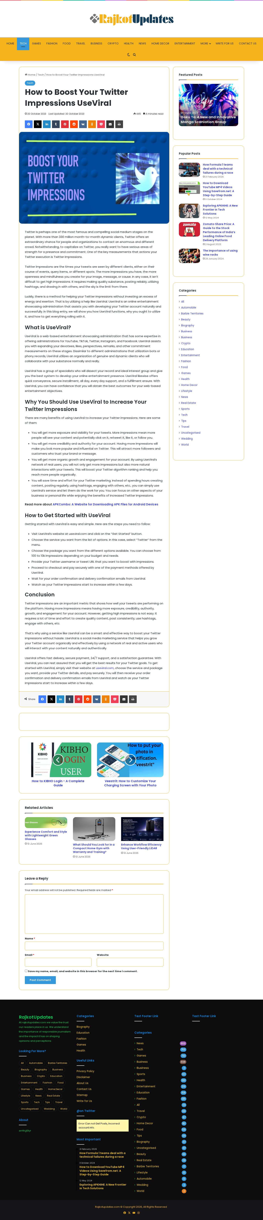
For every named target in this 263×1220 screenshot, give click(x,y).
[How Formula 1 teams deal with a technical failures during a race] (189, 170)
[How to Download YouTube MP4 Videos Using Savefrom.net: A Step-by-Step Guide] (189, 188)
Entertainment (185, 43)
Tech (23, 43)
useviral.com (105, 668)
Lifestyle (186, 391)
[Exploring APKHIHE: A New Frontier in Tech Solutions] (189, 211)
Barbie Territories (192, 313)
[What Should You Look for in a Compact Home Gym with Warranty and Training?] (94, 829)
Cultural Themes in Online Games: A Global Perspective (206, 119)
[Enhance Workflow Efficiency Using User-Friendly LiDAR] (142, 829)
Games (36, 43)
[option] (208, 105)
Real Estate (188, 403)
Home (10, 43)
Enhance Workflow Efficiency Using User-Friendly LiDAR (141, 846)
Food (67, 43)
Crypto (113, 43)
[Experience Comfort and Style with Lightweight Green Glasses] (46, 822)
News (142, 43)
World (185, 445)
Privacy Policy (85, 1071)
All (182, 301)
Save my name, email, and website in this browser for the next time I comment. (83, 971)
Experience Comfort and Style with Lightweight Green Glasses (46, 835)
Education (187, 349)
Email (29, 955)
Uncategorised (190, 433)
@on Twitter (86, 1111)
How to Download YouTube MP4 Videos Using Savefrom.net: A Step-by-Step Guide (218, 189)
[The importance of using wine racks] (189, 256)
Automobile (188, 307)
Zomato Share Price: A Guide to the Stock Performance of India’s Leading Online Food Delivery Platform (219, 232)
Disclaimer (83, 1077)
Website (103, 955)
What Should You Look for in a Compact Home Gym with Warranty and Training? (94, 848)
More (204, 43)
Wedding (187, 439)
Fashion (51, 43)
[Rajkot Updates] (131, 18)
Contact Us (247, 43)
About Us (82, 1083)
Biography (187, 325)
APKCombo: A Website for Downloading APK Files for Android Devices (105, 504)
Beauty (185, 319)
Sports (185, 409)
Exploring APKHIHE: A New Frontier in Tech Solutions (220, 210)
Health (128, 43)
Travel (80, 43)
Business (96, 43)
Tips (183, 421)
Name (30, 938)
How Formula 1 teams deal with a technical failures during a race (218, 169)
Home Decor (160, 43)
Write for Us (225, 43)
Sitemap (82, 1095)
